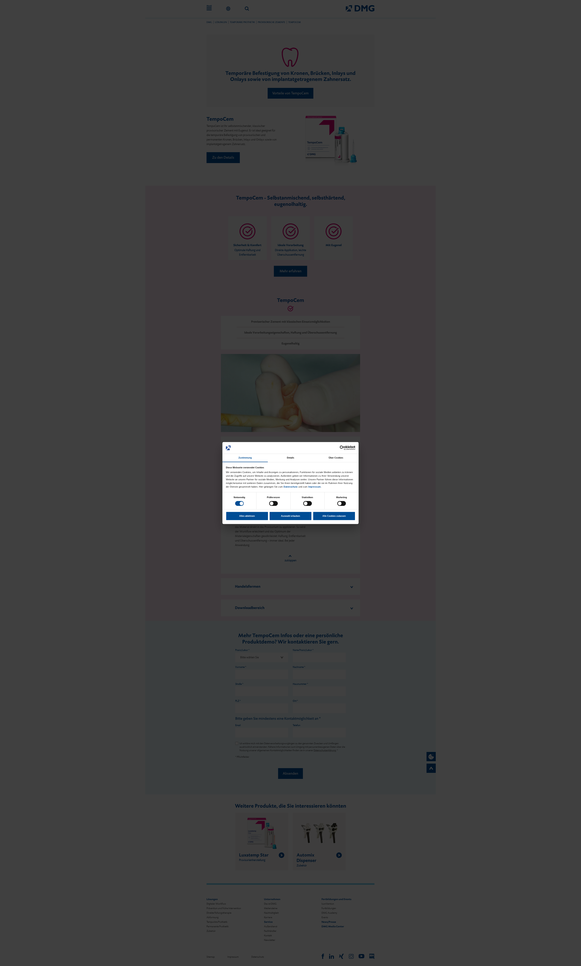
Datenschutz (291, 487)
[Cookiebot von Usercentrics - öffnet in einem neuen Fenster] (342, 448)
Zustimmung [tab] (245, 457)
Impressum (314, 487)
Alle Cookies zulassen (334, 516)
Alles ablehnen (247, 516)
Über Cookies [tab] (336, 457)
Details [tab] (290, 457)
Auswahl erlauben (290, 516)
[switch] (273, 503)
